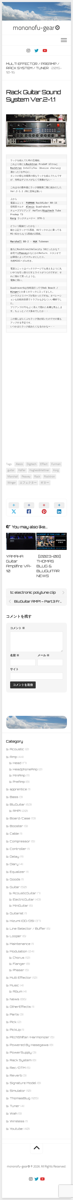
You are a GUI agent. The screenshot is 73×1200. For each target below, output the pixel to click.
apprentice (18, 789)
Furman (55, 464)
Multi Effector (22, 64)
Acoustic (17, 749)
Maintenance (20, 944)
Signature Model (23, 1083)
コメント (17, 628)
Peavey (23, 253)
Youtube (16, 1128)
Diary (14, 864)
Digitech (48, 210)
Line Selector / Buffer (28, 928)
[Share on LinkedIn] (59, 507)
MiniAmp (19, 775)
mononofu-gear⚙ (36, 28)
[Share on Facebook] (29, 507)
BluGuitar (17, 804)
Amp (13, 757)
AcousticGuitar (24, 893)
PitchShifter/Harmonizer (29, 1037)
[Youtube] (45, 50)
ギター (45, 482)
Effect (43, 464)
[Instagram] (28, 50)
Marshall (16, 241)
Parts (14, 1014)
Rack (37, 476)
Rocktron (31, 164)
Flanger (19, 963)
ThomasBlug (20, 1098)
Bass (14, 797)
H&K (35, 241)
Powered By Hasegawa (29, 1045)
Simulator (17, 1090)
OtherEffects (20, 1006)
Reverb (16, 1075)
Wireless (17, 1121)
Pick (13, 1022)
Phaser (18, 970)
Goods (15, 879)
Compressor (20, 841)
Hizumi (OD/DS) (22, 921)
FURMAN (30, 203)
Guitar (15, 887)
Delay (14, 856)
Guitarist (17, 913)
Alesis (30, 206)
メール (43, 655)
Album (17, 991)
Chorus (18, 957)
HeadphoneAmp (25, 769)
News (14, 999)
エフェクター (28, 482)
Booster (16, 826)
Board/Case (20, 818)
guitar (11, 470)
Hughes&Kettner (39, 470)
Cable (14, 833)
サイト (14, 669)
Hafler (22, 470)
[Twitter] (36, 50)
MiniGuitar (20, 905)
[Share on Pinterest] (44, 507)
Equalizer (17, 872)
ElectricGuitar (23, 899)
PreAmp (49, 64)
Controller (18, 849)
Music (14, 985)
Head (17, 763)
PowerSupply (21, 1052)
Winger (14, 291)
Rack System (19, 68)
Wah (13, 1113)
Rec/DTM (18, 1067)
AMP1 (17, 810)
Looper (15, 936)
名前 (14, 655)
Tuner (42, 68)
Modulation (18, 951)
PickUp (15, 1029)
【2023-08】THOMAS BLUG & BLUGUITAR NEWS (49, 566)
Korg (13, 218)
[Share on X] (13, 507)
